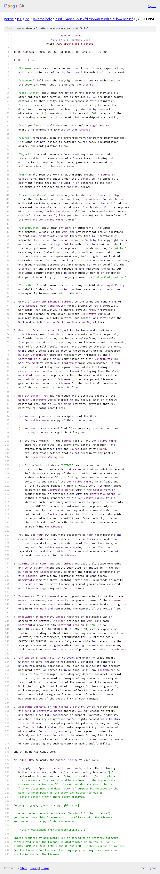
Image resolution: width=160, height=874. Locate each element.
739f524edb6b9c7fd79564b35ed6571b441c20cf (94, 19)
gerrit (9, 19)
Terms (45, 868)
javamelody (42, 19)
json (153, 868)
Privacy (34, 868)
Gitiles (23, 868)
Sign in (152, 6)
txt (143, 868)
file (84, 28)
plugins (23, 19)
